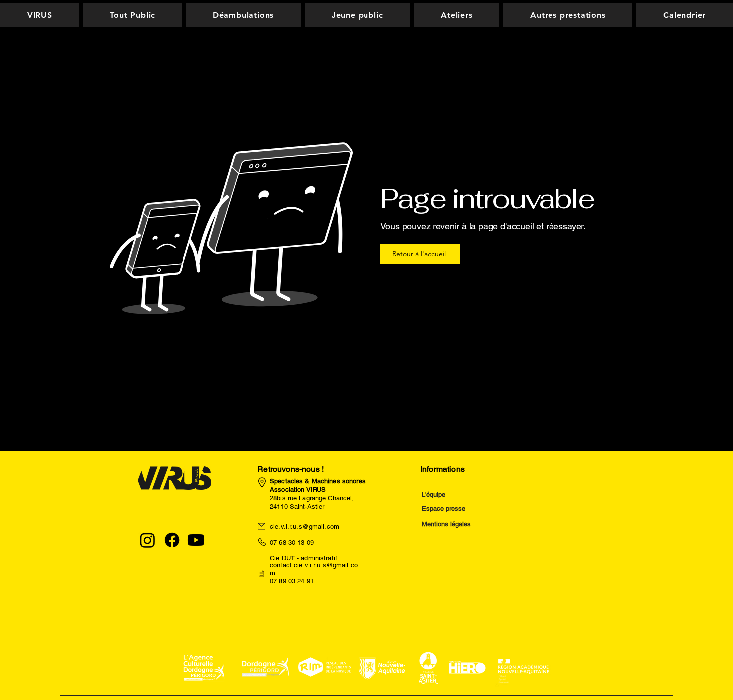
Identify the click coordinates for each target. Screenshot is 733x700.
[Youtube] (196, 540)
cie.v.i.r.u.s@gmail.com (304, 526)
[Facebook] (172, 540)
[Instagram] (147, 540)
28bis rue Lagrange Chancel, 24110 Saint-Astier (318, 493)
